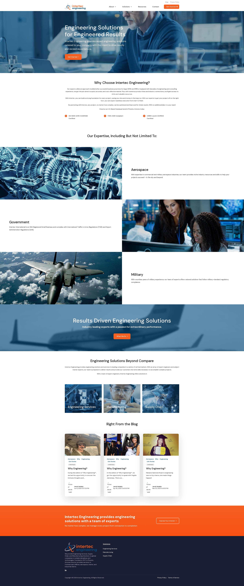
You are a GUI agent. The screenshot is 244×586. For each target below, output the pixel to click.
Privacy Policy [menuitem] (174, 2)
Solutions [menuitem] (106, 544)
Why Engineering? (77, 468)
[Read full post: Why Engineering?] (82, 445)
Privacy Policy (161, 578)
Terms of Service (173, 578)
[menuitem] (110, 549)
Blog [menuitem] (166, 2)
